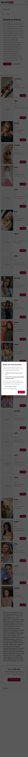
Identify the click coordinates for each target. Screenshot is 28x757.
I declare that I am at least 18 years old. (14, 373)
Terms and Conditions (18, 377)
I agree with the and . (14, 377)
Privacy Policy (10, 378)
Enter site (21, 392)
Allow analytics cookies (11, 386)
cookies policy (13, 388)
